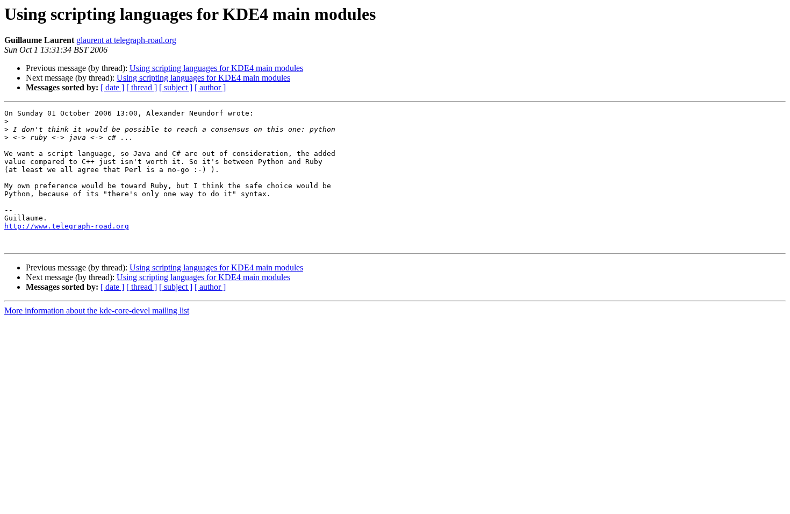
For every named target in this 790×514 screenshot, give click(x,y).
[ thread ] (141, 87)
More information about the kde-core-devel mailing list (96, 310)
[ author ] (210, 87)
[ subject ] (175, 87)
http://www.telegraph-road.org (66, 226)
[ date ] (112, 87)
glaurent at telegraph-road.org (126, 40)
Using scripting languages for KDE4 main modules (216, 68)
